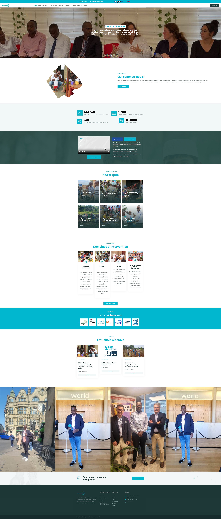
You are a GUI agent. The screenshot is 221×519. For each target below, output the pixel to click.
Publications (68, 5)
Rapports (114, 503)
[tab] (117, 139)
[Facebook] (115, 2)
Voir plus (82, 200)
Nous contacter (138, 478)
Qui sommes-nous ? (42, 5)
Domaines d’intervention (114, 496)
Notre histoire (102, 496)
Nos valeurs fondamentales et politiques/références (104, 503)
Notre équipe (102, 500)
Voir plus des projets (110, 303)
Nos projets (60, 5)
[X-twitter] (118, 2)
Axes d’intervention (53, 5)
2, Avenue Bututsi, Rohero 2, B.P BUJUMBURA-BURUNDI (133, 496)
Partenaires (75, 5)
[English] (127, 1)
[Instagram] (120, 2)
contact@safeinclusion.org (132, 499)
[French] (129, 1)
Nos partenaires (115, 501)
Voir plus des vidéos (94, 157)
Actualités (114, 499)
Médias (80, 5)
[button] (43, 5)
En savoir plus (123, 86)
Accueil (35, 5)
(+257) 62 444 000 (130, 501)
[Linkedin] (122, 2)
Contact (85, 5)
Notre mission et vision (104, 498)
